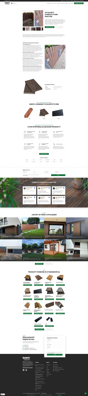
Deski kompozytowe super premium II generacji (40, 383)
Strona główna (49, 3)
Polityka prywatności (43, 393)
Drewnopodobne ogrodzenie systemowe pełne (39, 377)
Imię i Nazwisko (25, 171)
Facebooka (49, 184)
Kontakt (72, 3)
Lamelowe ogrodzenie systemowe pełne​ (39, 379)
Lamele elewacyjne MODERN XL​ (39, 368)
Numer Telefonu (46, 171)
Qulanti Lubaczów (30, 393)
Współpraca (66, 3)
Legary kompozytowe (38, 388)
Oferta (55, 3)
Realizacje (59, 3)
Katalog (62, 3)
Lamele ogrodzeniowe (38, 370)
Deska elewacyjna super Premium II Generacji (39, 372)
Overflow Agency (63, 393)
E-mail (34, 171)
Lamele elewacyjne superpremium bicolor (39, 365)
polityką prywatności (25, 175)
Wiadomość (56, 171)
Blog (69, 3)
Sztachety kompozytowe (38, 385)
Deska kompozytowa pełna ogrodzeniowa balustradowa (39, 374)
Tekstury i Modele (49, 374)
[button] (23, 18)
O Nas (53, 3)
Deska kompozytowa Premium (39, 381)
